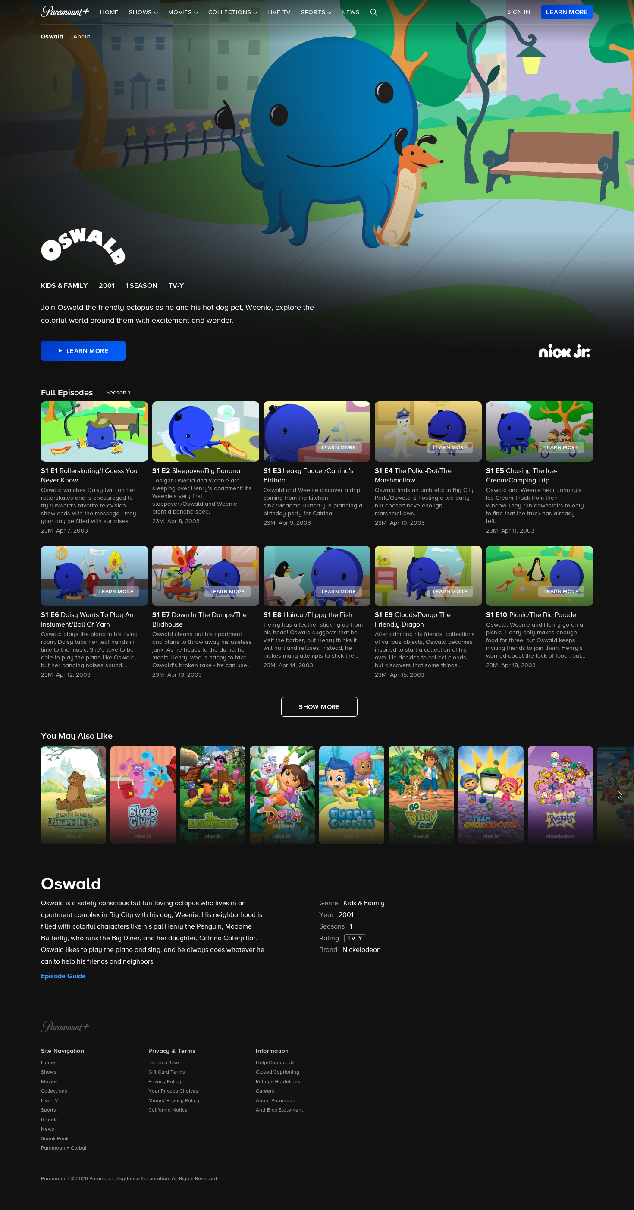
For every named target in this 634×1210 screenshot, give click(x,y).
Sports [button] (314, 12)
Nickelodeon (361, 950)
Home (109, 12)
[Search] (374, 12)
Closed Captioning (277, 1072)
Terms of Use (163, 1062)
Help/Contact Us (275, 1062)
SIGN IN (518, 12)
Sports (48, 1110)
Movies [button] (181, 12)
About (81, 37)
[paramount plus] (65, 12)
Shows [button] (141, 12)
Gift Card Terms (166, 1072)
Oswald (52, 37)
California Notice (168, 1110)
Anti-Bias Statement (279, 1110)
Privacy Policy (164, 1081)
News (350, 12)
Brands (49, 1119)
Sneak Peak (55, 1138)
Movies (49, 1081)
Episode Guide (63, 976)
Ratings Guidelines (278, 1081)
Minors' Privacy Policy (173, 1100)
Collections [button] (231, 12)
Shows (48, 1072)
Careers (265, 1091)
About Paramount (276, 1100)
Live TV (279, 12)
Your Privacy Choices (173, 1091)
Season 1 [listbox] (118, 393)
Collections (54, 1091)
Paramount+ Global (63, 1148)
